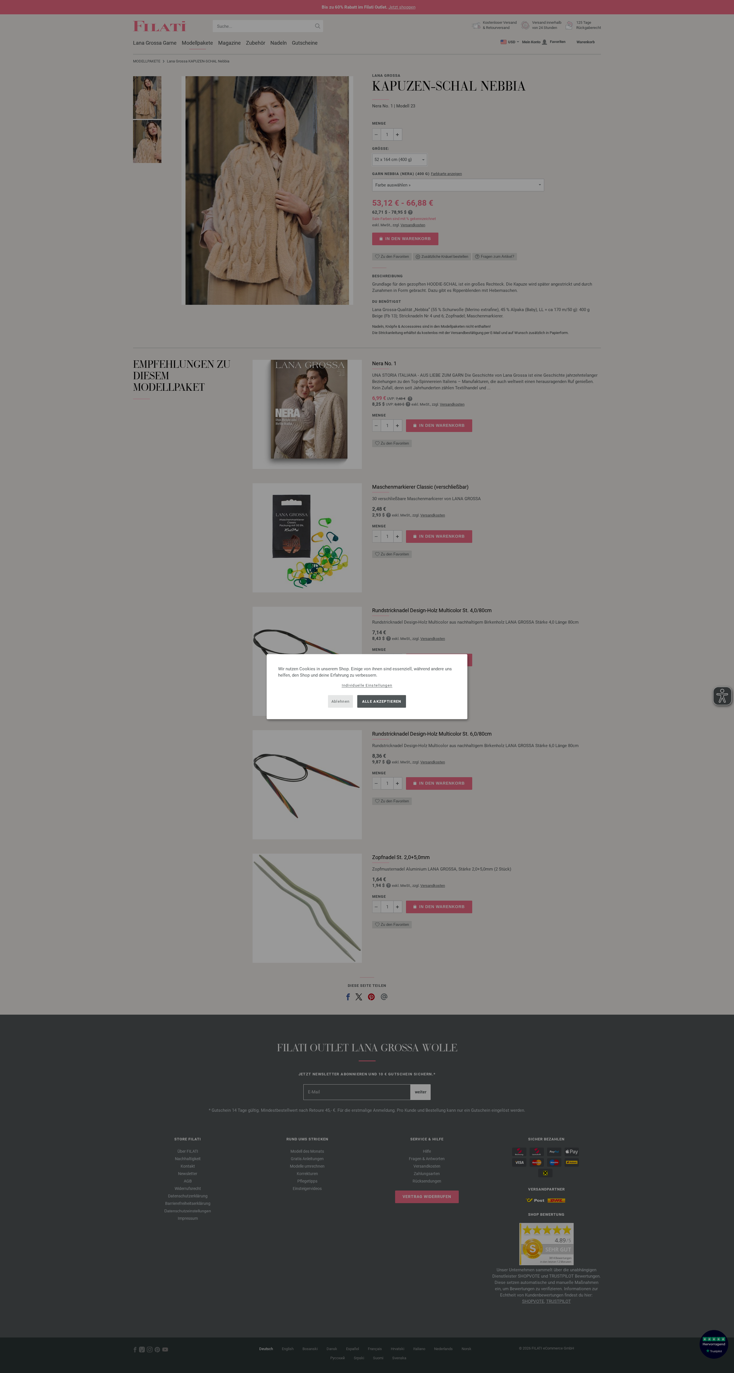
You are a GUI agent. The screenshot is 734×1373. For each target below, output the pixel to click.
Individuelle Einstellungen (367, 685)
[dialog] (367, 686)
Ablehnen (340, 701)
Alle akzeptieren (381, 701)
